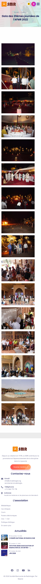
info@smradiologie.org (13, 481)
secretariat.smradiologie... (14, 483)
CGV (8, 519)
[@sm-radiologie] (29, 570)
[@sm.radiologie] (12, 570)
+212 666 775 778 (11, 489)
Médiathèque (6, 506)
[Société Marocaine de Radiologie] (19, 449)
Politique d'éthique (7, 522)
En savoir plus (6, 525)
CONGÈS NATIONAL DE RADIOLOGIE (22, 538)
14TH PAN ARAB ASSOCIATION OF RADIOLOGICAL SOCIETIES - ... (21, 547)
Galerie (23, 12)
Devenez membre (19, 467)
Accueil (16, 12)
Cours (3, 512)
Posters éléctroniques (9, 515)
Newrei (20, 579)
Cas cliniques (5, 509)
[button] (38, 4)
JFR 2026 (12, 553)
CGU (2, 519)
